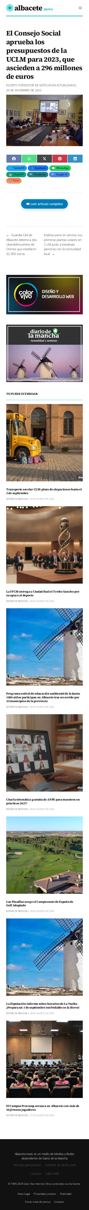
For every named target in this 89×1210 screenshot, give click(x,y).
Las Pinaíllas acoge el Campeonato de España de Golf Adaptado (39, 904)
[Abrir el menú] (80, 7)
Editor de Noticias (38, 85)
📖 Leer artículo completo (44, 204)
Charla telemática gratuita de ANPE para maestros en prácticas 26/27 (43, 801)
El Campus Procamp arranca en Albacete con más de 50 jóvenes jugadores (42, 1108)
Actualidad (65, 85)
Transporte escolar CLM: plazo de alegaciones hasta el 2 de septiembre (44, 491)
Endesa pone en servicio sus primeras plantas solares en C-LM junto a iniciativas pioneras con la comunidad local (63, 244)
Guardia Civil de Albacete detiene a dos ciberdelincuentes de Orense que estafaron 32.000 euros (21, 244)
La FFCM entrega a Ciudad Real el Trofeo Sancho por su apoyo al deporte (42, 593)
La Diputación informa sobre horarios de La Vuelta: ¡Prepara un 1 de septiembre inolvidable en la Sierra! (42, 1006)
